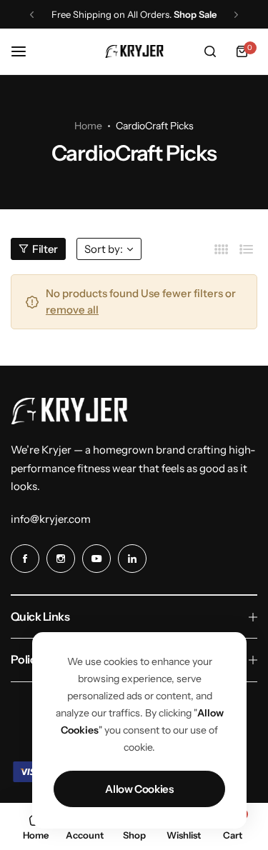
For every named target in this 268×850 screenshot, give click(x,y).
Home (88, 125)
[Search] (210, 51)
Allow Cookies (139, 789)
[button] (32, 14)
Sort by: (103, 249)
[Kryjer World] (134, 51)
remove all (72, 309)
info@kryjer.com (51, 519)
